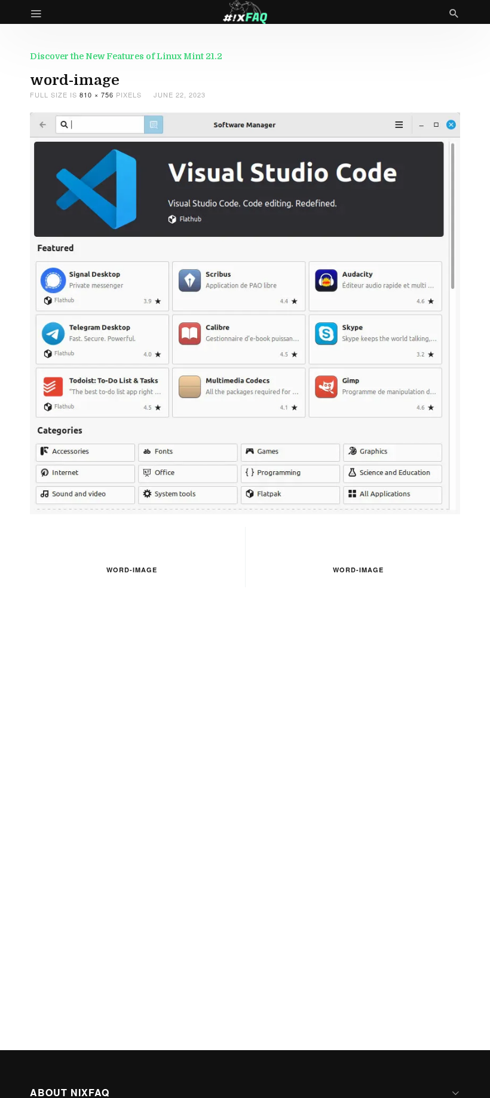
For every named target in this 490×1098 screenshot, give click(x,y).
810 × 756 (96, 94)
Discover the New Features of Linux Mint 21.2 (126, 56)
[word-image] (245, 312)
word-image (131, 569)
